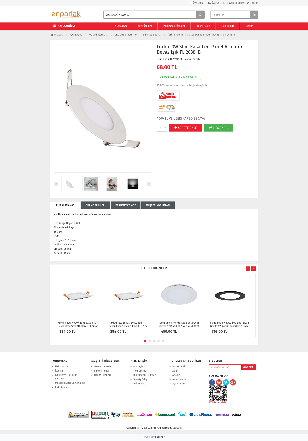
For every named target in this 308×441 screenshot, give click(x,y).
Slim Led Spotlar (152, 34)
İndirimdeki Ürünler (174, 25)
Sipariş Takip (203, 25)
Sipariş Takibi (101, 370)
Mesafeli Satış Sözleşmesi (70, 382)
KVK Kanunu (62, 387)
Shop (160, 437)
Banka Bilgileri (102, 375)
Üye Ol (215, 2)
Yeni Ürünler (145, 25)
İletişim (253, 2)
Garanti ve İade (102, 366)
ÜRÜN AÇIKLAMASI (65, 205)
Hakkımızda (227, 25)
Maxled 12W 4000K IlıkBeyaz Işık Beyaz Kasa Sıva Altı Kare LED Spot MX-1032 (78, 326)
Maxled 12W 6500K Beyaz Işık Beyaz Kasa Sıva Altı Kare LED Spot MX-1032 (128, 326)
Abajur (176, 375)
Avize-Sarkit (179, 366)
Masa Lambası (180, 379)
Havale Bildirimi (235, 2)
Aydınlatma (76, 34)
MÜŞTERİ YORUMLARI (158, 205)
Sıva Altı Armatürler (126, 34)
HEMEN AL (220, 128)
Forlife (197, 59)
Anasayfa (122, 25)
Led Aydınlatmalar (98, 34)
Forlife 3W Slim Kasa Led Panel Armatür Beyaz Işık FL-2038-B (201, 34)
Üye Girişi (197, 2)
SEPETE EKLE (187, 128)
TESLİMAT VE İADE (125, 205)
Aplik (175, 370)
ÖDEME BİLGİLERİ (95, 205)
